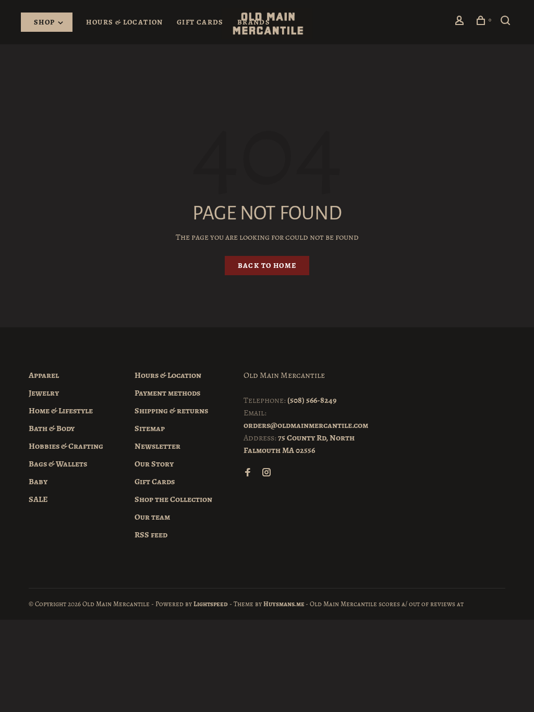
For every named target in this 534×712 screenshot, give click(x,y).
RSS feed (151, 535)
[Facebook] (248, 473)
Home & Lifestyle (61, 410)
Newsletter (157, 446)
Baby (38, 481)
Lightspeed (210, 603)
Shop (45, 22)
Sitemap (150, 428)
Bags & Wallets (58, 464)
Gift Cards (200, 22)
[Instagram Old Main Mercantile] (266, 473)
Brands (253, 22)
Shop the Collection (173, 499)
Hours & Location (124, 22)
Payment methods (167, 393)
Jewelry (44, 393)
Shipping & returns (171, 410)
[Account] (461, 22)
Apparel (44, 375)
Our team (152, 517)
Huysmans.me (284, 603)
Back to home (267, 266)
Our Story (154, 464)
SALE (38, 499)
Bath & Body (52, 428)
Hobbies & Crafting (66, 446)
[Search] (507, 22)
